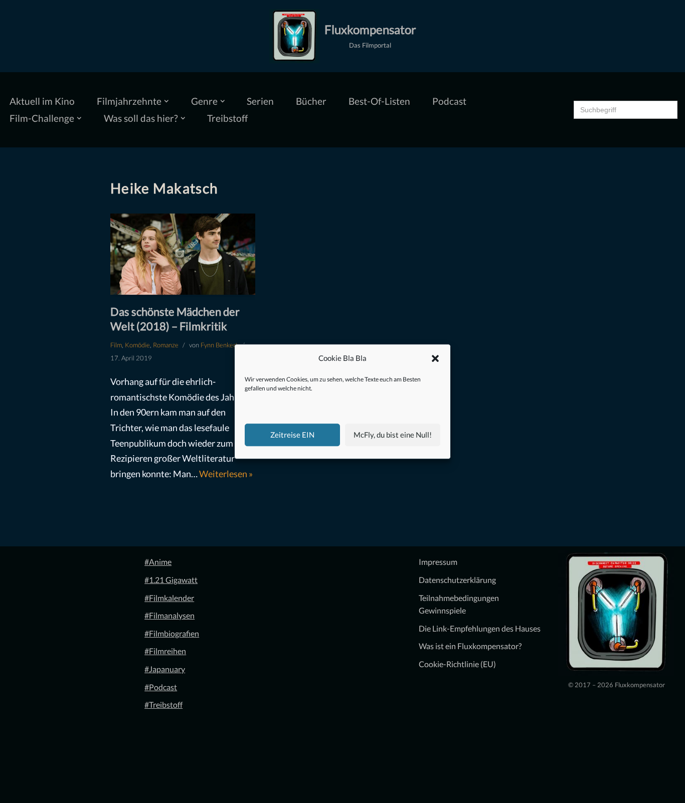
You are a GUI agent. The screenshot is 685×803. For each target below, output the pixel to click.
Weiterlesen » (226, 473)
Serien (260, 101)
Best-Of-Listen (379, 101)
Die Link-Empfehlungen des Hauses (480, 628)
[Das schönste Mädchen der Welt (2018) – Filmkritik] (182, 254)
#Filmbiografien (171, 633)
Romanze (166, 345)
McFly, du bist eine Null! (393, 434)
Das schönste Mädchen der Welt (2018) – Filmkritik (175, 319)
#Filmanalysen (169, 615)
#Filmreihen (165, 651)
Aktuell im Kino (42, 101)
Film (116, 345)
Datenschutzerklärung (457, 579)
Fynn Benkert (219, 345)
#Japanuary (164, 669)
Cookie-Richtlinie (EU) (457, 664)
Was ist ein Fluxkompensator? (470, 646)
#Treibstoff (163, 704)
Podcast (449, 101)
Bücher (311, 101)
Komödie (137, 345)
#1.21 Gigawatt (171, 579)
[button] (435, 358)
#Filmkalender (169, 598)
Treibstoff (227, 118)
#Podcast (160, 687)
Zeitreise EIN (292, 434)
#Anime (158, 561)
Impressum (438, 561)
